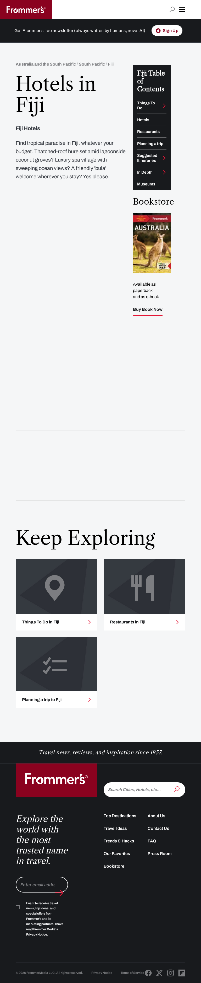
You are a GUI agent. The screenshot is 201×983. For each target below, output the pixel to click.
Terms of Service (132, 973)
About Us (156, 816)
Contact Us (158, 828)
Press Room (160, 853)
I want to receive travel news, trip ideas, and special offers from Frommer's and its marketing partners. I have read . (44, 918)
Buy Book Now (148, 309)
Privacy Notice (101, 973)
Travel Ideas (115, 828)
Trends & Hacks (119, 841)
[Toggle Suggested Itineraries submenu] (164, 158)
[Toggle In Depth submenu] (164, 172)
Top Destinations (120, 816)
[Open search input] (172, 10)
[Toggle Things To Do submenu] (164, 105)
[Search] (177, 789)
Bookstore (114, 866)
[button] (182, 9)
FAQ (152, 841)
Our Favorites (117, 853)
